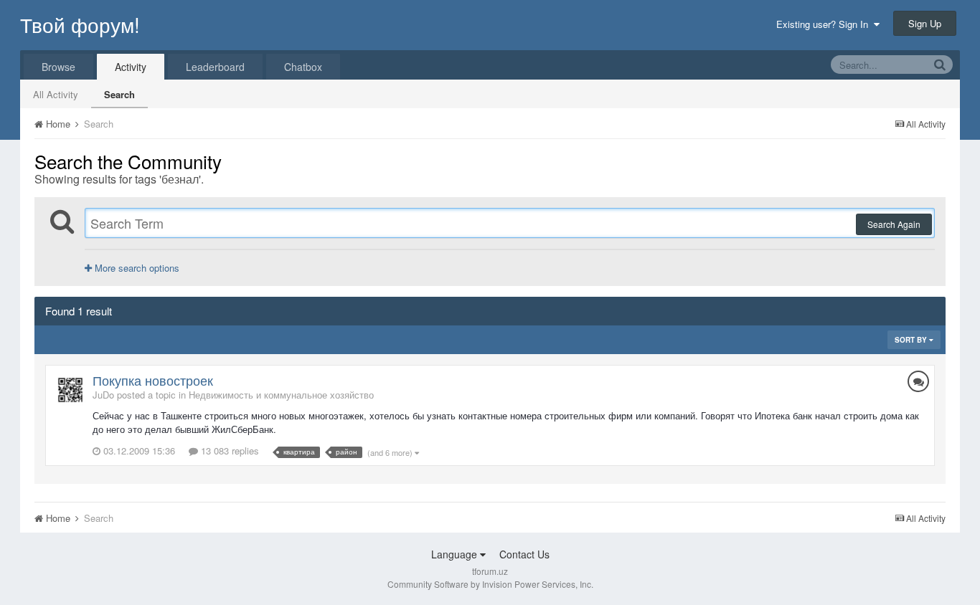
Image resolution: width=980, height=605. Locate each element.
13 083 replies (228, 450)
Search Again (893, 224)
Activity (130, 66)
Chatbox (303, 66)
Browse (58, 66)
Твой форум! (80, 24)
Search (119, 94)
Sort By (912, 340)
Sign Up (924, 23)
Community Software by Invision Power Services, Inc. (490, 584)
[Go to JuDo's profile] (70, 390)
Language (455, 554)
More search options (135, 268)
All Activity (55, 94)
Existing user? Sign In (825, 24)
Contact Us (524, 554)
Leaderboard (215, 66)
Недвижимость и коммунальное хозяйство (281, 394)
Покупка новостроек (153, 380)
